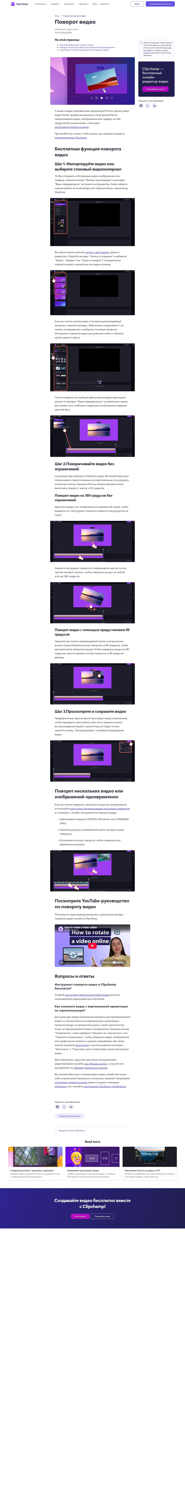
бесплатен (103, 994)
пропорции (82, 1045)
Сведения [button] (104, 4)
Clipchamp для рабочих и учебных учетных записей (157, 50)
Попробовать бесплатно (160, 4)
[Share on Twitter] (147, 105)
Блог (57, 15)
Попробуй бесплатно (155, 89)
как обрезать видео (95, 1063)
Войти (137, 4)
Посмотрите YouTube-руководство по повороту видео (84, 49)
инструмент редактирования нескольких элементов (100, 808)
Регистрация (80, 1216)
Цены (94, 4)
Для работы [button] (69, 4)
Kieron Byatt (66, 32)
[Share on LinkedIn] (154, 105)
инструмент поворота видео (81, 994)
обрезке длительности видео (90, 1067)
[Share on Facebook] (141, 105)
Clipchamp (61, 1086)
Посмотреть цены (102, 1216)
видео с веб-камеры (97, 252)
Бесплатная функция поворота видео (77, 44)
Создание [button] (55, 4)
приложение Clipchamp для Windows (104, 1086)
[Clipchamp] (19, 4)
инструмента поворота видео (72, 127)
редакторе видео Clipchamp (71, 137)
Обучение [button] (83, 4)
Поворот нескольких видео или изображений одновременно (87, 47)
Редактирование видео (74, 15)
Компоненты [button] (40, 4)
